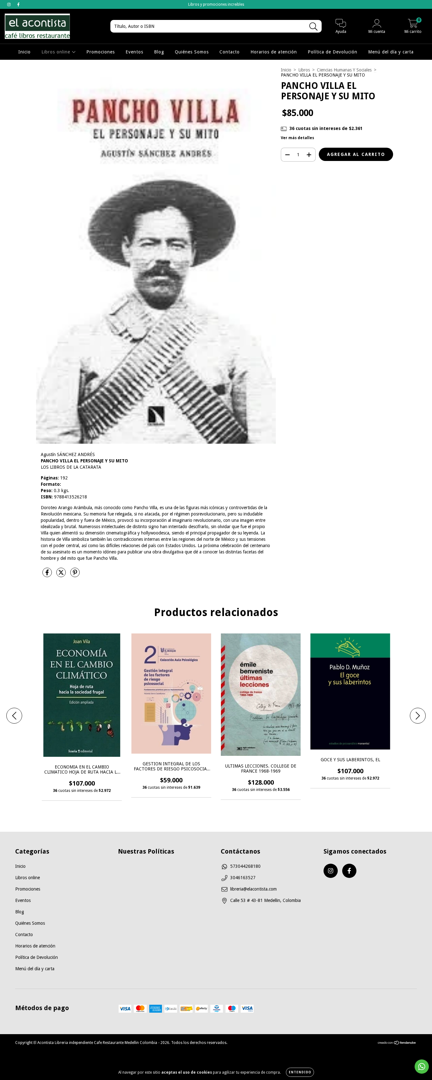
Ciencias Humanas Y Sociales (344, 69)
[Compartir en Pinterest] (75, 574)
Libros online (56, 51)
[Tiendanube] (397, 1043)
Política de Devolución (332, 51)
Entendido (300, 1072)
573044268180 (245, 866)
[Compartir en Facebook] (47, 574)
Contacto (229, 51)
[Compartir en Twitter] (61, 574)
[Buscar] (313, 26)
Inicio (24, 51)
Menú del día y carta (391, 51)
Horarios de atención (273, 51)
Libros (304, 69)
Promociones (100, 51)
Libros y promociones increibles (216, 4)
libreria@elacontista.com (253, 889)
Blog (159, 51)
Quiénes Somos (192, 51)
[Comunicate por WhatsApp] (422, 1066)
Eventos (134, 51)
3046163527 (243, 877)
